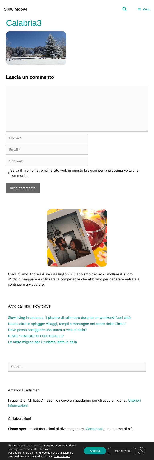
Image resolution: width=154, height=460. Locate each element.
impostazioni (62, 456)
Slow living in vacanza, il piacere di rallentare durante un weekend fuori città (69, 318)
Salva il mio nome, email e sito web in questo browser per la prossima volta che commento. (74, 173)
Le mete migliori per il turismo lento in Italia (42, 342)
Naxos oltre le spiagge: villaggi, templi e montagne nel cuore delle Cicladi (67, 324)
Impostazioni (122, 450)
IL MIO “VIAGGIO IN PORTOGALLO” (36, 336)
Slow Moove (15, 9)
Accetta (95, 450)
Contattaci (94, 429)
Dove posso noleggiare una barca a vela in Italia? (47, 330)
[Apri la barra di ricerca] (124, 9)
